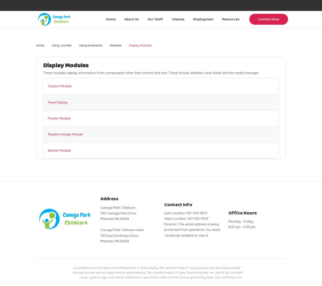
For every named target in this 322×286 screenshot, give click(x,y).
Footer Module (59, 118)
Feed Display (57, 102)
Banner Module (59, 150)
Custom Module (60, 86)
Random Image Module (65, 134)
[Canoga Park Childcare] (54, 19)
